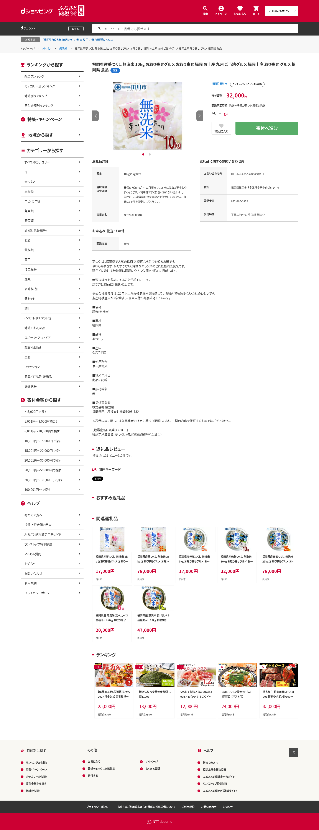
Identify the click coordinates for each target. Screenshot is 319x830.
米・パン (47, 48)
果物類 (29, 191)
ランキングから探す (37, 762)
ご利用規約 (188, 807)
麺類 (28, 279)
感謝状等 (31, 386)
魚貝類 (29, 211)
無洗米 (63, 48)
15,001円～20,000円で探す (43, 450)
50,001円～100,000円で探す (44, 480)
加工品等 (31, 269)
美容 (28, 357)
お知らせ (30, 563)
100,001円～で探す (38, 489)
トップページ (28, 48)
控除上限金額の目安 (38, 524)
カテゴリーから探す (37, 776)
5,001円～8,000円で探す (41, 421)
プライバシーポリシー (38, 593)
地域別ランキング (36, 96)
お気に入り (240, 13)
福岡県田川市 (219, 83)
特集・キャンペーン (44, 119)
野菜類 (29, 220)
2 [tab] (150, 154)
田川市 (97, 478)
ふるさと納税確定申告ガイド (43, 534)
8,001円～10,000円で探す (42, 431)
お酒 (27, 240)
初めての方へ (33, 515)
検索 (205, 13)
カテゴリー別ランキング (40, 86)
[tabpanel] (147, 116)
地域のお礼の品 (35, 328)
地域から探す (40, 135)
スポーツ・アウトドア (38, 337)
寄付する (93, 775)
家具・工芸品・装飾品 (38, 376)
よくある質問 (33, 554)
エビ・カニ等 (32, 201)
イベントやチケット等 (38, 318)
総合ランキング (34, 76)
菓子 (28, 259)
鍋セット (30, 298)
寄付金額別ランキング (39, 105)
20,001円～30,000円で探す (43, 460)
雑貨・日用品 (33, 347)
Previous (95, 115)
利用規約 (31, 583)
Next (199, 115)
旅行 (28, 308)
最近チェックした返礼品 (101, 768)
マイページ (221, 13)
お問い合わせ (33, 573)
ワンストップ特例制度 (38, 544)
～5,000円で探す (36, 411)
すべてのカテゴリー (37, 162)
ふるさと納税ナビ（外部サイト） (220, 791)
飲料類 (29, 250)
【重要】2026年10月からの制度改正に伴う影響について (78, 39)
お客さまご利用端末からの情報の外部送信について (146, 807)
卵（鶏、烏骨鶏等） (36, 230)
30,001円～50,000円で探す (43, 470)
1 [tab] (143, 154)
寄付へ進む (267, 128)
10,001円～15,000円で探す (43, 441)
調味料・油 (31, 289)
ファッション (32, 367)
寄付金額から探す (36, 783)
